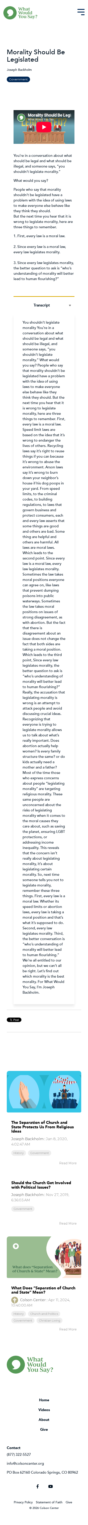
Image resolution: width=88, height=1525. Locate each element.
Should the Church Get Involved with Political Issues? (41, 1185)
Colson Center (32, 1300)
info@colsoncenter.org (25, 1463)
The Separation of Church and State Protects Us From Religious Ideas (42, 1127)
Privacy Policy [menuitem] (23, 1502)
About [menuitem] (44, 1420)
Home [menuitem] (44, 1400)
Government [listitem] (39, 1153)
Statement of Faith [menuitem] (49, 1502)
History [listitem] (19, 1153)
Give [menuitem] (44, 1430)
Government (18, 79)
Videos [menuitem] (44, 1410)
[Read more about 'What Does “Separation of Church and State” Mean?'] (44, 1257)
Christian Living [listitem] (49, 1320)
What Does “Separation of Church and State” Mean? (43, 1290)
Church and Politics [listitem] (44, 1314)
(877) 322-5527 (19, 1454)
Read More (68, 1163)
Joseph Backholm (19, 69)
